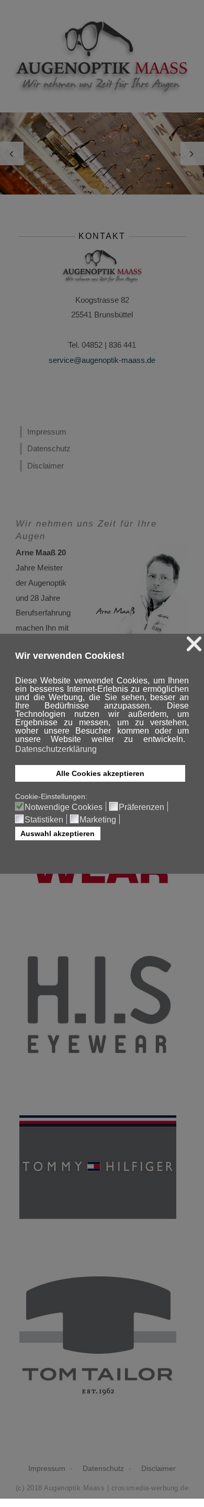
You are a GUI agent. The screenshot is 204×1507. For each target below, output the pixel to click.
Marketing (98, 820)
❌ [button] (194, 644)
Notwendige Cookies (64, 807)
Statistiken (44, 820)
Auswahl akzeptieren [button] (57, 833)
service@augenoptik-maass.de (102, 360)
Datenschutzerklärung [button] (56, 749)
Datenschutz (49, 448)
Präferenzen (141, 807)
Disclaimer (45, 465)
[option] (102, 153)
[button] (186, 740)
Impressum (46, 431)
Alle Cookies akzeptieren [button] (100, 773)
